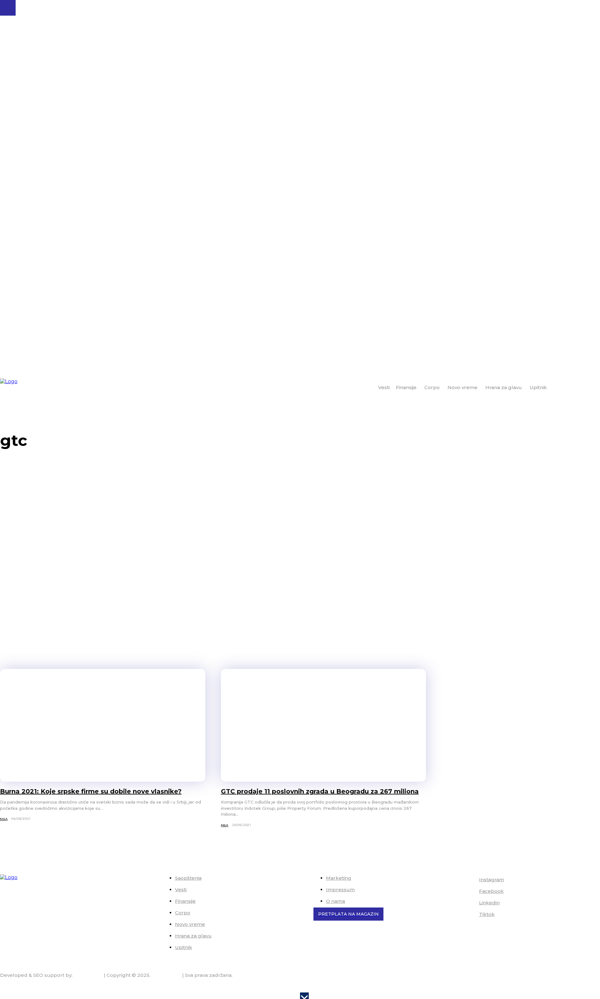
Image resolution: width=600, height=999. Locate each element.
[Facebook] (470, 891)
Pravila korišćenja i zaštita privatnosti (556, 987)
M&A (4, 819)
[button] (593, 387)
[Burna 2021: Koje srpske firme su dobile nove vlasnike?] (102, 725)
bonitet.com (166, 975)
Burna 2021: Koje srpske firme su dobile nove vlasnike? (91, 791)
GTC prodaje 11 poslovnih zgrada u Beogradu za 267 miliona (320, 791)
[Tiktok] (470, 914)
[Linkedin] (470, 903)
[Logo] (25, 387)
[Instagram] (470, 880)
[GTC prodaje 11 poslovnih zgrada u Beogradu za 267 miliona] (323, 725)
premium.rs (88, 975)
